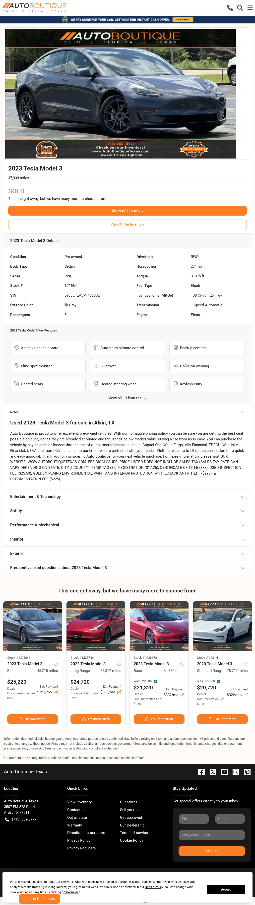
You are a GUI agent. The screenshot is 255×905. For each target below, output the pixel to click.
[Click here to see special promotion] (127, 19)
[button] (230, 8)
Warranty (74, 825)
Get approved (131, 817)
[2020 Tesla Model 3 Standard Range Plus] (222, 626)
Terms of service (134, 832)
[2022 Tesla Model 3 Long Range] (95, 626)
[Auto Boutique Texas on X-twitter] (211, 771)
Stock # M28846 (18, 657)
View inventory (79, 802)
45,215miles (47, 670)
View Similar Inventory (128, 224)
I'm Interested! (36, 719)
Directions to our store (86, 832)
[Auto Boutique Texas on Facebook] (199, 771)
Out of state (77, 817)
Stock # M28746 (82, 657)
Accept (226, 889)
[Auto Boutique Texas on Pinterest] (245, 771)
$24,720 (80, 682)
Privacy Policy (78, 840)
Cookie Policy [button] (154, 887)
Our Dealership (132, 825)
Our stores (128, 802)
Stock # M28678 (145, 657)
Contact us (76, 810)
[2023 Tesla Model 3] (32, 626)
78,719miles (237, 670)
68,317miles (110, 670)
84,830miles (174, 670)
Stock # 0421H (207, 657)
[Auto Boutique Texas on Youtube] (222, 771)
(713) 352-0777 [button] (24, 819)
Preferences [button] (70, 892)
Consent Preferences (39, 899)
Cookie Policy (131, 840)
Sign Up (212, 851)
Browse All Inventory (127, 210)
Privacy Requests (81, 848)
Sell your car (130, 810)
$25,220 (16, 682)
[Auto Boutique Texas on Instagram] (234, 771)
